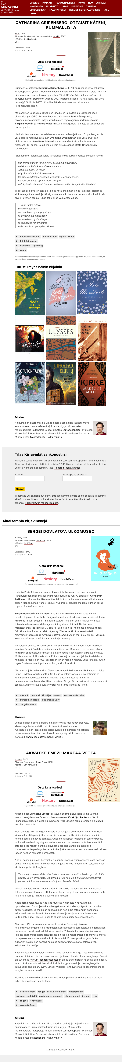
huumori (35, 695)
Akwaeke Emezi (28, 1005)
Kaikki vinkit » (54, 436)
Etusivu (34, 2)
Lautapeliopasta (71, 429)
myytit (62, 236)
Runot (81, 2)
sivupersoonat (72, 996)
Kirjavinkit (10, 6)
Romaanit (48, 2)
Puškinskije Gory (51, 699)
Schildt (56, 36)
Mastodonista (38, 436)
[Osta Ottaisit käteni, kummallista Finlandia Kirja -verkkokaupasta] (41, 70)
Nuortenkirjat (97, 2)
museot (57, 695)
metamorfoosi (50, 236)
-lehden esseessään (45, 959)
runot (71, 236)
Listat (64, 6)
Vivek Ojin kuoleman (79, 817)
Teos (17, 33)
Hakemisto (36, 6)
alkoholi (24, 695)
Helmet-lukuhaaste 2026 (84, 10)
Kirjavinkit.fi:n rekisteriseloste (41, 502)
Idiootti (18, 537)
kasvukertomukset (56, 991)
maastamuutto (76, 991)
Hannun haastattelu (35, 736)
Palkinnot (52, 6)
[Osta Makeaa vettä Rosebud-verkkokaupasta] (58, 796)
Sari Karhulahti (30, 765)
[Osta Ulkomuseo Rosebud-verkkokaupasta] (60, 574)
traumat (86, 996)
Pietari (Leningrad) (30, 699)
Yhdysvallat (36, 1000)
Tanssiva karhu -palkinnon (29, 98)
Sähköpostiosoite (74, 474)
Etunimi (19, 474)
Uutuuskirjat (38, 10)
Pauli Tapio (28, 543)
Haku (106, 10)
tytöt (95, 996)
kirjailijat (46, 695)
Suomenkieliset (66, 2)
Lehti (33, 13)
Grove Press (41, 762)
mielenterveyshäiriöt (26, 996)
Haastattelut (58, 10)
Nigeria (24, 1000)
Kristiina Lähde (30, 39)
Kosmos (18, 759)
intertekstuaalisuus (30, 236)
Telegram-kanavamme (66, 467)
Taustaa (91, 6)
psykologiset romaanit (50, 996)
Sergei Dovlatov (28, 704)
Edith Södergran (28, 241)
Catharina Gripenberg (31, 245)
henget (41, 991)
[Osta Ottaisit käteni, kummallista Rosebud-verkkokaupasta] (58, 70)
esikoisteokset (27, 991)
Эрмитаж (40, 540)
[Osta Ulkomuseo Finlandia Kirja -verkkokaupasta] (42, 574)
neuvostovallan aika (74, 695)
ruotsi (23, 250)
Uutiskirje (77, 6)
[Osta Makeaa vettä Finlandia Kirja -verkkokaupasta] (41, 796)
